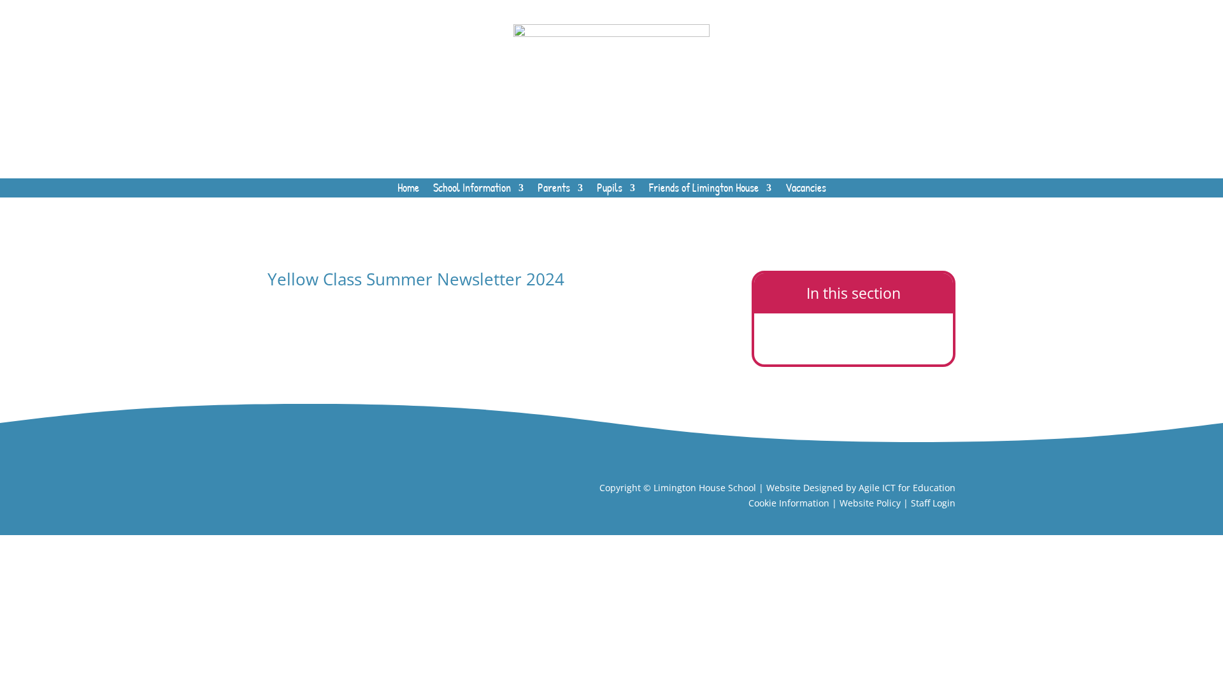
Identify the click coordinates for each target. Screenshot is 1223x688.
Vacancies (805, 189)
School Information (472, 189)
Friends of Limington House (704, 189)
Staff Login (933, 503)
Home (408, 189)
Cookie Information (788, 503)
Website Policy (870, 503)
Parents (554, 189)
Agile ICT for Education (907, 488)
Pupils (609, 189)
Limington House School (705, 488)
